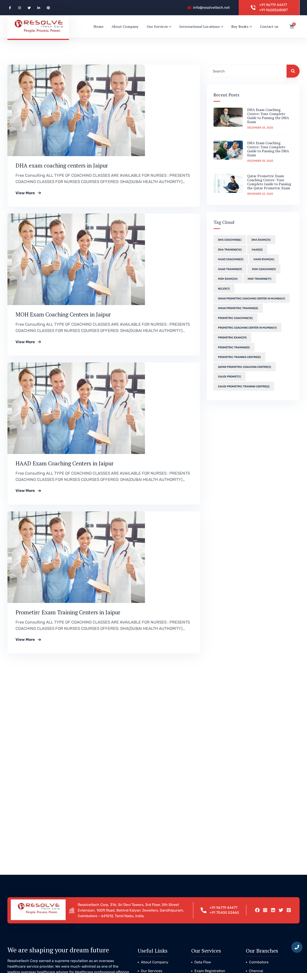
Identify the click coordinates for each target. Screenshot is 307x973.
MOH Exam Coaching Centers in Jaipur (63, 314)
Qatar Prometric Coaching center (244, 366)
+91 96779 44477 (273, 5)
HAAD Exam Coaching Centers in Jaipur (64, 463)
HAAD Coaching (230, 259)
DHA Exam (261, 239)
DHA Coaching (229, 239)
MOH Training (259, 278)
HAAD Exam (264, 259)
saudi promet (229, 376)
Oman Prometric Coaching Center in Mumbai (251, 298)
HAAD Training (230, 269)
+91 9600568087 (273, 10)
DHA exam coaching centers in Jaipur (62, 165)
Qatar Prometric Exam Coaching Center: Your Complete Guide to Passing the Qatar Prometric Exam (269, 181)
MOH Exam (228, 278)
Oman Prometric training (238, 308)
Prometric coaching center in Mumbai (247, 327)
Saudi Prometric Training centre (243, 386)
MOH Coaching (264, 269)
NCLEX (224, 288)
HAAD (257, 249)
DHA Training (230, 249)
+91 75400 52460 (224, 912)
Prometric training (234, 347)
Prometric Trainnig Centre (239, 357)
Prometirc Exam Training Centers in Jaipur (68, 612)
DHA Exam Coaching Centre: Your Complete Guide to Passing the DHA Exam (268, 115)
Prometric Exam (232, 337)
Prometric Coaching (235, 317)
